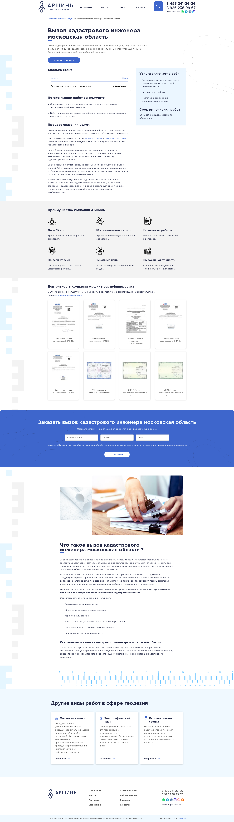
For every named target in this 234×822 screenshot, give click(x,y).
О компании (86, 7)
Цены (122, 7)
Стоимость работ (129, 790)
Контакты (140, 7)
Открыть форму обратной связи (158, 6)
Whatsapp (182, 11)
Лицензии (125, 800)
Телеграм (186, 11)
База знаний (95, 805)
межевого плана (93, 138)
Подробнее (60, 759)
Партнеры (94, 800)
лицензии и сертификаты (68, 295)
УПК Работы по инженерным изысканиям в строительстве (135, 392)
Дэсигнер (182, 818)
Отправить (117, 455)
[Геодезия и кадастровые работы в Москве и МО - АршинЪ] (62, 794)
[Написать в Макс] (193, 11)
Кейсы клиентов (128, 795)
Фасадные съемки (72, 718)
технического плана (115, 138)
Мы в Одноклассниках (182, 799)
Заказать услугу (64, 60)
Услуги (104, 7)
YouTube (178, 799)
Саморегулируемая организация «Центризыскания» (135, 341)
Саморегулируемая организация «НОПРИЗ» (63, 340)
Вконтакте (190, 11)
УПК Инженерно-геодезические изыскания (99, 391)
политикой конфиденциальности (169, 445)
